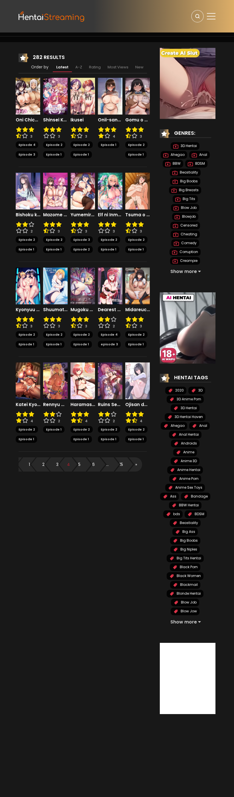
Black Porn (188, 566)
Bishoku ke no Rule (28, 214)
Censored (188, 225)
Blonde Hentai (188, 593)
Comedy (188, 242)
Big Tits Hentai (188, 558)
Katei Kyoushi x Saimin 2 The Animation (28, 404)
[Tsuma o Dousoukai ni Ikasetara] (137, 190)
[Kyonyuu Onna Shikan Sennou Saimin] (28, 285)
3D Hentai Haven (188, 416)
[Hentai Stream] (52, 16)
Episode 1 (54, 154)
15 (121, 464)
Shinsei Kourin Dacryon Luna (55, 120)
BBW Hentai (188, 505)
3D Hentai (188, 145)
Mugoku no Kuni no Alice (82, 309)
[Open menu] (211, 16)
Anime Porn (188, 478)
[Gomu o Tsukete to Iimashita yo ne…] (137, 96)
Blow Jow (188, 611)
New (139, 67)
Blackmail (188, 584)
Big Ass (188, 531)
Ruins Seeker (110, 404)
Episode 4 (27, 144)
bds (176, 513)
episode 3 (109, 344)
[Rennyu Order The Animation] (55, 380)
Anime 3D (188, 460)
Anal (202, 154)
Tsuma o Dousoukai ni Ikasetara (137, 214)
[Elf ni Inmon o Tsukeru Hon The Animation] (110, 190)
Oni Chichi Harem (28, 120)
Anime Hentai (188, 469)
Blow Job (188, 207)
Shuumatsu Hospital (55, 309)
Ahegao (177, 154)
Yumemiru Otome (82, 214)
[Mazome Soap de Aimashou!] (55, 190)
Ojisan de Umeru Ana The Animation (137, 404)
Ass (172, 496)
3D (200, 390)
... (107, 464)
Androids (188, 443)
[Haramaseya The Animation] (82, 380)
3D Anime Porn (188, 399)
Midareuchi (137, 309)
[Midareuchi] (137, 285)
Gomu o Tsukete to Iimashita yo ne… (137, 120)
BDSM (199, 163)
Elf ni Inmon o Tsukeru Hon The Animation (110, 214)
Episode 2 (54, 144)
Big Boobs (188, 181)
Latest (62, 67)
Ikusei (77, 120)
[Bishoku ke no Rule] (28, 190)
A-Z (78, 67)
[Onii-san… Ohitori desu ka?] (110, 96)
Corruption (188, 251)
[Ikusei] (82, 96)
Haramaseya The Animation (82, 404)
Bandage (199, 496)
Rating (95, 67)
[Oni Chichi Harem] (28, 96)
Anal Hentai (188, 434)
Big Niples (188, 549)
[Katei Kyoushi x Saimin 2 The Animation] (28, 380)
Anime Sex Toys (188, 487)
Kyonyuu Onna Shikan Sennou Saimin (28, 309)
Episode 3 (27, 154)
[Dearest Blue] (110, 285)
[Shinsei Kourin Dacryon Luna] (55, 96)
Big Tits (188, 198)
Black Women (188, 575)
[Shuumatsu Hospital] (55, 285)
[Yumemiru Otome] (82, 190)
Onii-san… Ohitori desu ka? (110, 120)
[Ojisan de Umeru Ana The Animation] (137, 380)
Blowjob (188, 216)
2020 (179, 390)
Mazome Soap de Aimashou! (55, 214)
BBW (176, 163)
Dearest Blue (110, 309)
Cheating (188, 234)
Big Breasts (188, 189)
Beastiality (188, 172)
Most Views (118, 67)
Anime (188, 452)
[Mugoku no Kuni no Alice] (82, 285)
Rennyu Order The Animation (55, 404)
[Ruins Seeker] (110, 380)
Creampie (188, 260)
